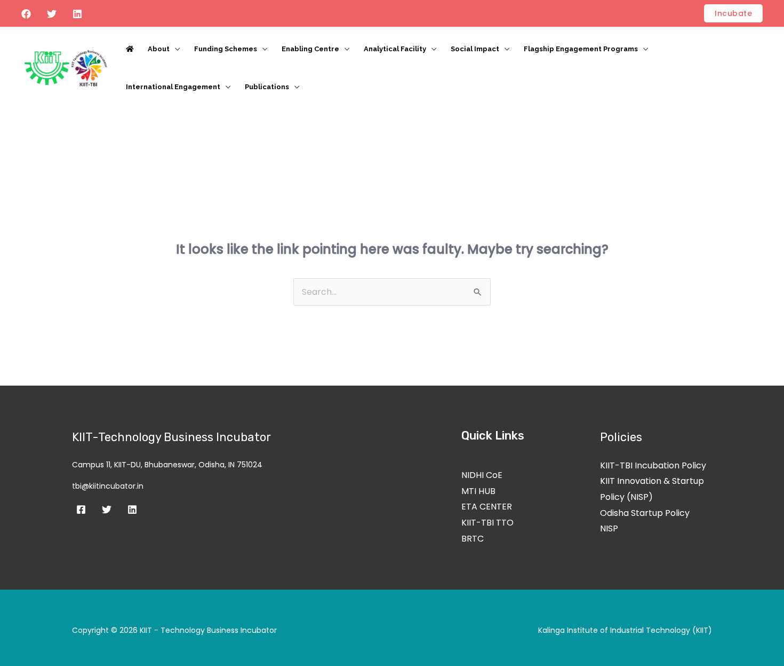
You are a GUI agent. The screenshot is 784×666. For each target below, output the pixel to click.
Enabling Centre (310, 49)
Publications (267, 87)
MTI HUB (478, 491)
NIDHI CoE (481, 475)
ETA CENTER (486, 506)
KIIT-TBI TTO (487, 522)
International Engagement (173, 87)
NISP (609, 528)
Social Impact (475, 49)
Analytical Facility (395, 49)
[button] (733, 13)
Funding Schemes (225, 49)
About (159, 49)
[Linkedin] (77, 14)
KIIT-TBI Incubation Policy (653, 465)
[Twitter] (52, 14)
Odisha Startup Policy (645, 513)
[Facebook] (26, 14)
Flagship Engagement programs (581, 49)
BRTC (472, 538)
